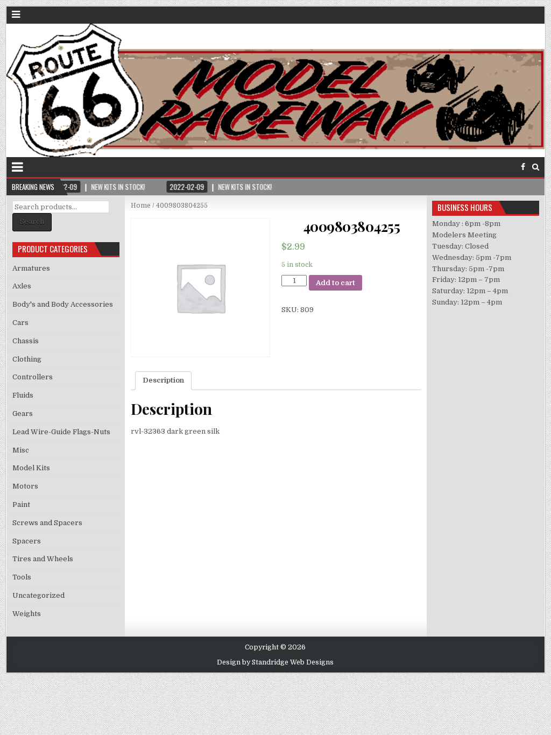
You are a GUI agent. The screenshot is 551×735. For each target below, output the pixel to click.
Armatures (31, 268)
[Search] (535, 167)
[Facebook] (523, 167)
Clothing (26, 359)
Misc (20, 450)
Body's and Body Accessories (62, 304)
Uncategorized (38, 595)
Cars (20, 323)
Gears (22, 413)
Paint (21, 504)
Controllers (32, 377)
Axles (21, 286)
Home (141, 205)
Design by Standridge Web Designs (275, 662)
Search (32, 221)
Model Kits (31, 468)
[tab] (163, 381)
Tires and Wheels (42, 559)
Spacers (26, 541)
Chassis (25, 341)
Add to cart (335, 283)
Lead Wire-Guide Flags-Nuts (61, 432)
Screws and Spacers (47, 523)
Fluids (22, 395)
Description (163, 380)
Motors (25, 486)
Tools (21, 577)
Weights (26, 614)
